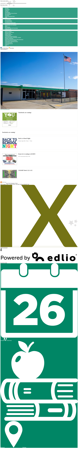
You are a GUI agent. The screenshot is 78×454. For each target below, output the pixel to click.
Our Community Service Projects (11, 13)
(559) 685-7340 (18, 184)
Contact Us (7, 10)
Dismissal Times (8, 33)
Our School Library (8, 21)
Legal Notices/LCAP (9, 43)
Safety (6, 25)
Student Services (8, 29)
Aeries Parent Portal (8, 42)
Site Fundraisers (8, 14)
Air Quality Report (5, 48)
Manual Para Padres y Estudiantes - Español (13, 37)
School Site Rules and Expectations (11, 28)
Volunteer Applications (9, 38)
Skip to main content (4, 0)
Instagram (1, 250)
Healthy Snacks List (8, 34)
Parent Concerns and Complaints (11, 40)
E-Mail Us (7, 44)
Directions (24, 447)
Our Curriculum (8, 19)
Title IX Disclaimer (3, 247)
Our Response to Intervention (10, 22)
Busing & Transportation (9, 32)
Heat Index (12, 48)
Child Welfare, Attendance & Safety (11, 41)
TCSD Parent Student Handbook (11, 36)
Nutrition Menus (8, 35)
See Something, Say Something (10, 24)
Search (1, 50)
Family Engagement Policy (10, 16)
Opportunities (7, 12)
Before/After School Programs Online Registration (14, 39)
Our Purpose (7, 9)
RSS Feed (4, 182)
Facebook (1, 249)
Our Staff (6, 11)
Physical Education (8, 20)
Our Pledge (7, 15)
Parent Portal (9, 340)
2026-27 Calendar (8, 31)
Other (6, 17)
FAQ (6, 45)
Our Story (7, 8)
